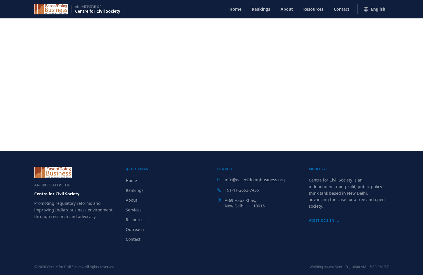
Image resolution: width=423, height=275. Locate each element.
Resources (313, 9)
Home (235, 9)
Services (134, 210)
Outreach (135, 229)
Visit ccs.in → (324, 220)
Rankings (261, 9)
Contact (341, 9)
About (287, 9)
